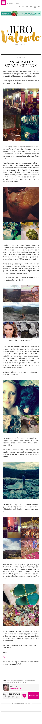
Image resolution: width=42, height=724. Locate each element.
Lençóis (9, 682)
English (16, 3)
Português (10, 3)
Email (17, 696)
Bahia (8, 681)
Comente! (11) (33, 696)
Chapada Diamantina (17, 681)
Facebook (5, 696)
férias (4, 682)
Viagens (25, 682)
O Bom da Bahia (17, 682)
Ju (16, 687)
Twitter (9, 696)
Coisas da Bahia (30, 681)
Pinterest (13, 696)
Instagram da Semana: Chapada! (21, 64)
